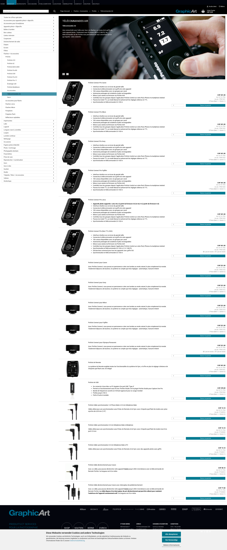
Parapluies (9, 111)
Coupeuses (7, 38)
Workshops (7, 181)
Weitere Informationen (171, 545)
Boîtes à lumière (9, 29)
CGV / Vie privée (175, 527)
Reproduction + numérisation (13, 160)
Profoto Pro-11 (12, 80)
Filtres (6, 50)
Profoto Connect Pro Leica (97, 200)
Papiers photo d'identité (11, 145)
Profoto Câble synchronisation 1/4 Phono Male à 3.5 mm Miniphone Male (112, 405)
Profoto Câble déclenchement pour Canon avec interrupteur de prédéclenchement (115, 485)
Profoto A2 (10, 63)
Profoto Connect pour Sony (97, 282)
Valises (6, 178)
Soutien (6, 169)
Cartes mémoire (9, 35)
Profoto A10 (11, 60)
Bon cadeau (8, 32)
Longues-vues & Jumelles (12, 130)
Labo (5, 124)
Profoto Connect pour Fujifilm (98, 322)
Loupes (6, 133)
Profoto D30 (11, 74)
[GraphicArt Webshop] (185, 11)
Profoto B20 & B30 (13, 67)
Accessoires (11, 90)
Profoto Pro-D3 (12, 77)
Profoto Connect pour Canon (97, 262)
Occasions (7, 142)
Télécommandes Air (14, 94)
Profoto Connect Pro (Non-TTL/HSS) (100, 231)
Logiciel (6, 127)
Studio (6, 172)
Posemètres (8, 154)
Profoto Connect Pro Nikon (97, 112)
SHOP (67, 528)
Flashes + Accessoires (11, 54)
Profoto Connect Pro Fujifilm (97, 170)
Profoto (7, 57)
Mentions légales (175, 529)
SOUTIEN (78, 528)
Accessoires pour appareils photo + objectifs (18, 20)
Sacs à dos (7, 166)
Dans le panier (205, 105)
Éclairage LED (11, 84)
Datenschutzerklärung (77, 540)
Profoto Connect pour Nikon (97, 302)
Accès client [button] (212, 6)
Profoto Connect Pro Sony (96, 141)
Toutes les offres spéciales (13, 17)
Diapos (6, 44)
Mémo (222, 6)
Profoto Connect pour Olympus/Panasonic (102, 342)
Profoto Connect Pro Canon (97, 83)
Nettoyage (7, 139)
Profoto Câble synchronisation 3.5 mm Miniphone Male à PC (108, 445)
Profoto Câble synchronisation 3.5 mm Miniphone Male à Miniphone (110, 425)
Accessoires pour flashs (13, 101)
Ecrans (6, 48)
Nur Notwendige (171, 540)
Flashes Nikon (10, 107)
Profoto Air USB (93, 382)
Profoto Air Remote (94, 362)
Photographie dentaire (11, 151)
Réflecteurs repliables (12, 117)
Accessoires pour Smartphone (14, 23)
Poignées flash (10, 114)
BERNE (91, 528)
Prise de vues (8, 157)
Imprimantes (8, 121)
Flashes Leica (10, 104)
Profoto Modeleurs (13, 87)
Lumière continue (9, 136)
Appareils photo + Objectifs (13, 26)
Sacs (9, 97)
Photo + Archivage (10, 148)
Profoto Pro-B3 (12, 70)
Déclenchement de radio (12, 42)
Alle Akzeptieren (171, 534)
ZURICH (103, 528)
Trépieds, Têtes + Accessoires (14, 175)
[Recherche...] (54, 11)
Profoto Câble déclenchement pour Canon (102, 465)
